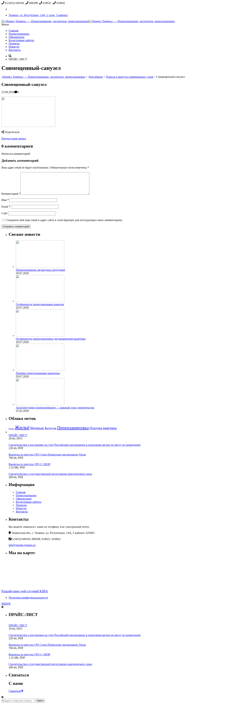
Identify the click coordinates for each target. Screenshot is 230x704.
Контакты (15, 49)
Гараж (11, 429)
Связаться (15, 691)
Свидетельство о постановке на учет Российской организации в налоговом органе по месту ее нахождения (74, 444)
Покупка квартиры (103, 428)
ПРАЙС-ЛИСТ (18, 435)
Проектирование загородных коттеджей (40, 269)
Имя (5, 200)
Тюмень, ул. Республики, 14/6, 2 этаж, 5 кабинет (38, 15)
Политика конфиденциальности (28, 597)
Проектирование (19, 33)
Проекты (14, 43)
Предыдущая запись (13, 138)
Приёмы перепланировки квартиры (38, 373)
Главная (13, 30)
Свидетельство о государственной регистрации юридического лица (50, 473)
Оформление (16, 37)
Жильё (22, 427)
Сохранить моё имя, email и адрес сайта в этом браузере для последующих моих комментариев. (64, 220)
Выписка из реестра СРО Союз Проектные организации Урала (47, 454)
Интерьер (37, 428)
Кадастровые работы (21, 40)
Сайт (4, 213)
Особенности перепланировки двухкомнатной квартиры (51, 338)
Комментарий (10, 193)
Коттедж (50, 428)
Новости (14, 46)
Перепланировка (73, 427)
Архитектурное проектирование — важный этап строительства (55, 407)
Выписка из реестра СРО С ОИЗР (29, 464)
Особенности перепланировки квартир (40, 304)
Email (5, 206)
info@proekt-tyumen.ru (22, 545)
